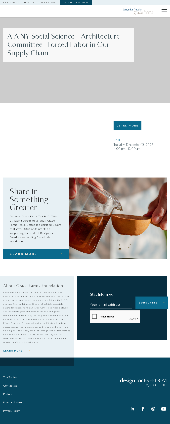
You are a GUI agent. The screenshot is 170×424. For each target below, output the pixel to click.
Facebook (142, 409)
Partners (8, 394)
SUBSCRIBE (148, 302)
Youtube (163, 409)
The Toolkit (10, 377)
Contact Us (10, 385)
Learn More (127, 125)
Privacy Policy (11, 411)
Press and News (12, 402)
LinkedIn (132, 409)
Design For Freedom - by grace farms (140, 11)
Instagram (153, 409)
